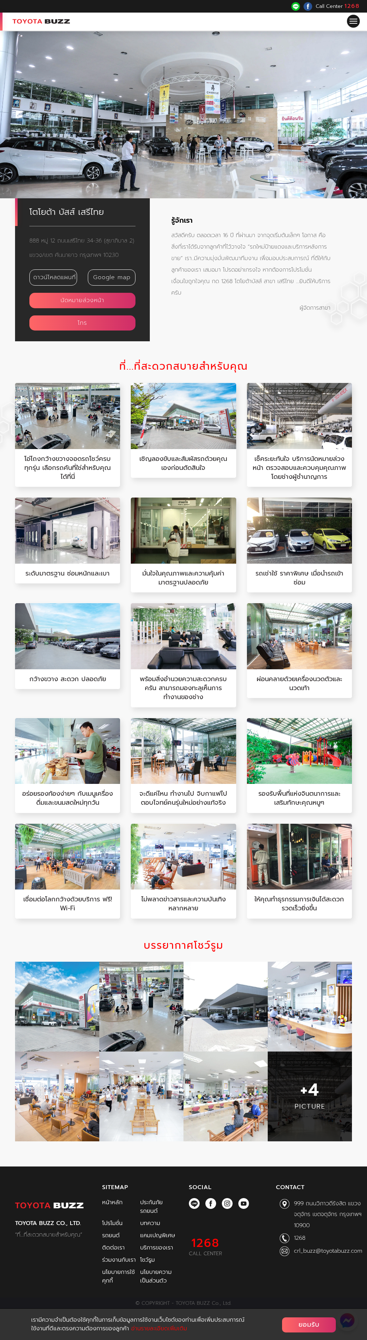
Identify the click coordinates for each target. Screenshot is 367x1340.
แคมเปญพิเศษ (157, 1235)
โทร (82, 323)
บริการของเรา (156, 1247)
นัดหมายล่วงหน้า (82, 300)
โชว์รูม (147, 1260)
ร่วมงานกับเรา (119, 1260)
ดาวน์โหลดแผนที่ (54, 277)
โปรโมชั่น (112, 1223)
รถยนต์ (111, 1235)
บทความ (150, 1223)
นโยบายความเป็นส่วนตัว (156, 1276)
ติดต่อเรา (113, 1247)
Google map (111, 277)
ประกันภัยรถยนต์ (151, 1206)
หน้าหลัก (112, 1202)
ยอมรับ (309, 1325)
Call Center (338, 6)
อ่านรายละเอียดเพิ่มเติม (159, 1328)
